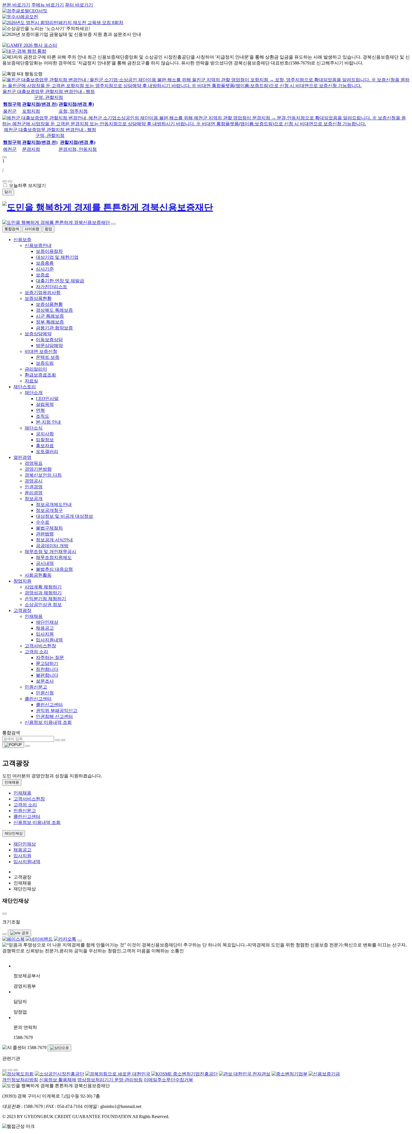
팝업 (48, 229)
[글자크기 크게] (4, 934)
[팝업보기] (13, 745)
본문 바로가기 (16, 5)
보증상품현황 (38, 298)
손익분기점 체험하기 (45, 598)
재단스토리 (24, 386)
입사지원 (22, 855)
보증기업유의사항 (43, 292)
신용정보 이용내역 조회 (48, 722)
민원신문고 (36, 687)
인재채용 (34, 616)
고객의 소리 (36, 651)
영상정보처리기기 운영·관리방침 (110, 1079)
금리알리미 (36, 369)
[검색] (57, 740)
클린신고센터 (38, 698)
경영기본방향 (38, 469)
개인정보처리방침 (20, 1079)
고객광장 (22, 610)
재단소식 (34, 428)
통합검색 (11, 229)
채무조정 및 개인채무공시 (50, 551)
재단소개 (34, 392)
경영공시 (34, 481)
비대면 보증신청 (41, 351)
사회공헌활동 (38, 575)
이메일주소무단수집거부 (168, 1079)
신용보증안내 (38, 245)
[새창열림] (13, 939)
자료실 (31, 380)
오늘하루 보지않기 (27, 185)
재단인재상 (13, 833)
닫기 (8, 192)
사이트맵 (32, 229)
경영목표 (34, 463)
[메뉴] (27, 746)
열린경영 (22, 457)
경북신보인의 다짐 (43, 475)
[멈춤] (10, 181)
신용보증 (22, 239)
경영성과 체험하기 (43, 592)
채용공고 (22, 849)
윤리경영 (34, 492)
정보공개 (34, 498)
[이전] (4, 157)
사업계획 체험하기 (43, 587)
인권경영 (34, 486)
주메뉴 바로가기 (47, 5)
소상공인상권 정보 (43, 604)
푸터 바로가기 (79, 5)
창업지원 (22, 581)
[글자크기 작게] (4, 913)
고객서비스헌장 (40, 645)
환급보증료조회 (40, 375)
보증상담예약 (38, 333)
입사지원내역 (26, 861)
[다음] (4, 181)
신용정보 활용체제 (57, 1079)
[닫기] (113, 224)
